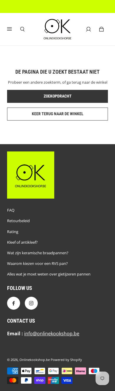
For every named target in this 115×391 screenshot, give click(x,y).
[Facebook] (13, 303)
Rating (12, 231)
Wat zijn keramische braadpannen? (37, 252)
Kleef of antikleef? (22, 242)
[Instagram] (31, 303)
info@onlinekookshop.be (51, 333)
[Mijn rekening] (88, 29)
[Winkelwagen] (101, 29)
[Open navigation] (13, 29)
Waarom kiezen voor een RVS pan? (37, 263)
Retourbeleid (18, 220)
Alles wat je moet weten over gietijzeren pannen (49, 274)
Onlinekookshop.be (34, 360)
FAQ (10, 210)
